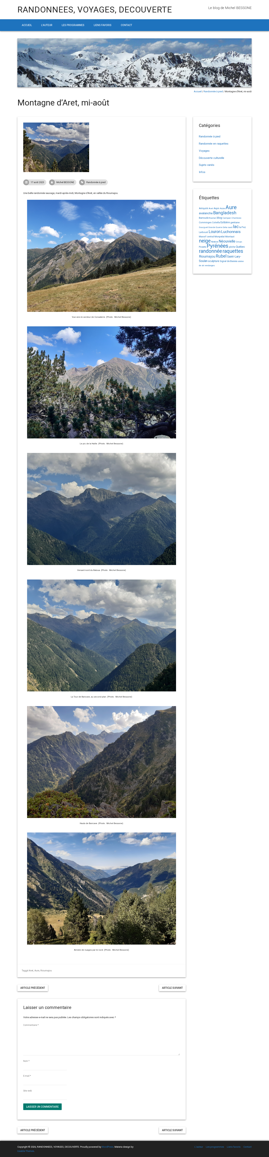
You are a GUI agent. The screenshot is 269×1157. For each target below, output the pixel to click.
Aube (222, 208)
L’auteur (46, 25)
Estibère (225, 222)
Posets (202, 246)
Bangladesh (224, 212)
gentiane (235, 222)
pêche (232, 246)
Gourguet (203, 227)
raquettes (233, 251)
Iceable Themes (25, 1151)
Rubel (221, 256)
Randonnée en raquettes (213, 143)
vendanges (210, 265)
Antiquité (203, 208)
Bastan (212, 218)
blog (219, 217)
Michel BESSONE (65, 182)
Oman (239, 241)
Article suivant (172, 987)
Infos (202, 172)
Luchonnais (231, 231)
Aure (36, 970)
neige (205, 241)
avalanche (206, 213)
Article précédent (32, 987)
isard (230, 227)
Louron (215, 231)
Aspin (216, 208)
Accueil (27, 25)
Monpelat (219, 236)
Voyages (204, 150)
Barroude (204, 217)
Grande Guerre (215, 227)
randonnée (210, 251)
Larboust (203, 232)
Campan (227, 218)
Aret (31, 970)
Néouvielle (227, 241)
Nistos (214, 241)
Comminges (205, 222)
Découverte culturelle (211, 158)
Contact (126, 25)
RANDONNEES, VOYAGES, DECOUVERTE (94, 9)
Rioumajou (46, 970)
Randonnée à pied (213, 91)
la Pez (242, 227)
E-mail (27, 1076)
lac (236, 226)
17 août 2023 (37, 182)
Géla (225, 227)
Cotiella (216, 222)
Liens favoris (102, 25)
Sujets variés (206, 165)
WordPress (107, 1146)
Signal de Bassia (228, 261)
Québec (240, 246)
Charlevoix (236, 218)
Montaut (229, 236)
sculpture (213, 261)
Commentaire (31, 1025)
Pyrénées (217, 246)
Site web (27, 1090)
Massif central (206, 236)
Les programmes (73, 25)
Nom (26, 1061)
